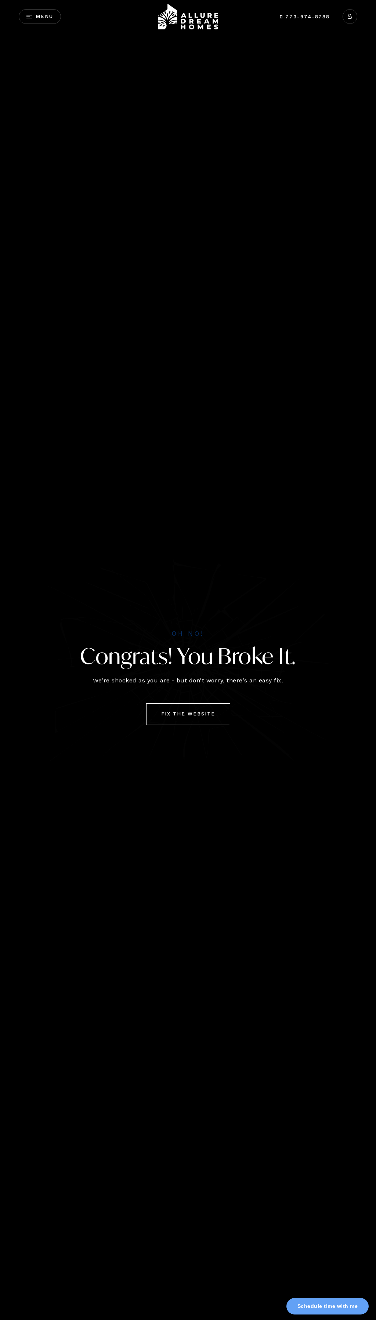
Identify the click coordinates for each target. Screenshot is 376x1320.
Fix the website (188, 714)
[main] (188, 660)
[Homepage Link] (188, 15)
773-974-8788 (306, 16)
